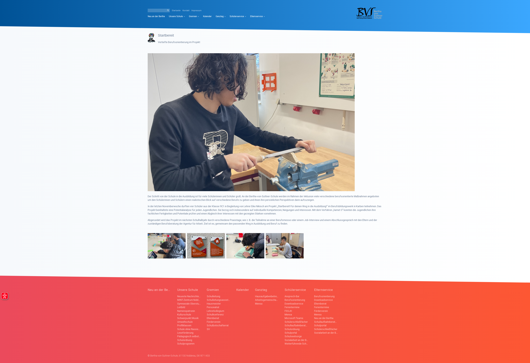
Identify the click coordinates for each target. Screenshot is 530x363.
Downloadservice (294, 303)
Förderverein (213, 322)
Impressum (197, 10)
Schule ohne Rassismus (189, 329)
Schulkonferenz (215, 314)
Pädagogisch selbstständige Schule (189, 336)
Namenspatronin (186, 311)
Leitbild (181, 307)
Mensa (258, 303)
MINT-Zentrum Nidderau (189, 300)
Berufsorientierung (295, 300)
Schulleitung (213, 296)
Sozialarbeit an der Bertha (296, 340)
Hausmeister (214, 303)
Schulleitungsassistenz (218, 300)
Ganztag (220, 16)
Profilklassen (184, 325)
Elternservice (256, 16)
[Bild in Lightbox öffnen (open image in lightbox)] (251, 122)
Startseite (176, 10)
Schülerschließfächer (296, 322)
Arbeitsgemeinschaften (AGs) (267, 300)
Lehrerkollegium (215, 311)
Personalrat (213, 307)
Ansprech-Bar (292, 296)
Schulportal (291, 332)
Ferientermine (292, 307)
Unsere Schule (176, 16)
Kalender (207, 16)
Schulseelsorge (293, 336)
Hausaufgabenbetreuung (267, 296)
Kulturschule (184, 314)
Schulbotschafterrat (218, 325)
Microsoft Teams (294, 318)
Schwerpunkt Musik (188, 318)
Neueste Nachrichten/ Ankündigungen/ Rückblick (189, 296)
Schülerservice (237, 16)
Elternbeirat (213, 318)
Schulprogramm (185, 343)
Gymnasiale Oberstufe (189, 303)
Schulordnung (184, 340)
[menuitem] (157, 16)
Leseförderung (185, 332)
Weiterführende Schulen (296, 343)
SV (208, 329)
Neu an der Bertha (156, 16)
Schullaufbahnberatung (296, 325)
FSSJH (288, 311)
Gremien (193, 16)
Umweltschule (185, 322)
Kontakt (186, 10)
